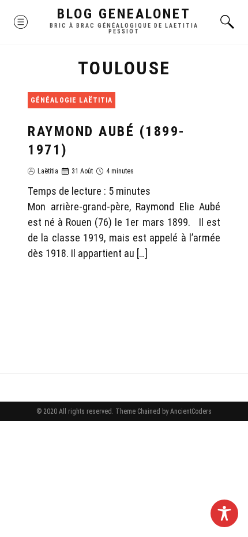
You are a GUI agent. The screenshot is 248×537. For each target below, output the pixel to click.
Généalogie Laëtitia (71, 100)
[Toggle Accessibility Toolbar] (224, 513)
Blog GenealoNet (124, 14)
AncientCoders (190, 411)
